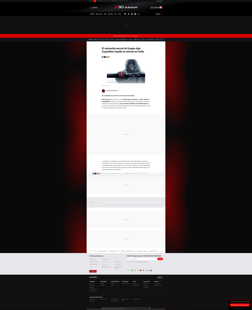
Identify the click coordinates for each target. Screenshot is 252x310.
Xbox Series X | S (105, 259)
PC (122, 173)
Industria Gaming (93, 261)
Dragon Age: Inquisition (116, 173)
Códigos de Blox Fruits (153, 251)
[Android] (138, 13)
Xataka (91, 283)
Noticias (108, 173)
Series (119, 14)
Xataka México (92, 299)
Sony (91, 266)
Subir (159, 277)
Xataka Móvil (92, 285)
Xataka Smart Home (93, 289)
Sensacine (113, 283)
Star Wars (143, 39)
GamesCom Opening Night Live (121, 39)
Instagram (143, 270)
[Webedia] (93, 277)
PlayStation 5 (92, 259)
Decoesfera (145, 285)
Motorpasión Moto (136, 285)
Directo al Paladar (125, 283)
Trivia (105, 14)
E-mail (109, 57)
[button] (112, 90)
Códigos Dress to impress (142, 251)
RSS (146, 270)
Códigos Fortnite (136, 39)
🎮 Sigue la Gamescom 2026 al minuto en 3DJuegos (125, 36)
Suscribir (160, 258)
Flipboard (107, 57)
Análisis (92, 14)
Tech (115, 14)
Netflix (156, 39)
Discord (149, 270)
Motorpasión (135, 283)
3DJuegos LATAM (103, 299)
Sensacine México (114, 299)
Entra (152, 7)
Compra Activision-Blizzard (119, 267)
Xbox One (145, 173)
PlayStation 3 (127, 173)
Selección (110, 14)
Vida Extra (102, 285)
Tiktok (151, 270)
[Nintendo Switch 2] (135, 13)
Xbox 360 (140, 173)
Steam (130, 39)
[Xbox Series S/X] (131, 13)
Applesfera (92, 287)
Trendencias (145, 283)
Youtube (140, 270)
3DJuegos (126, 7)
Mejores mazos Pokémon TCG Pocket (128, 251)
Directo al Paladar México (125, 300)
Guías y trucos (99, 14)
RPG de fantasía (150, 39)
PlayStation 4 (134, 173)
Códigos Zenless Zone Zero (114, 251)
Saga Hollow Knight (94, 264)
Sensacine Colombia (115, 301)
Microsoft (104, 264)
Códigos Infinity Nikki (103, 251)
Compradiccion (146, 287)
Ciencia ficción (106, 39)
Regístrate (157, 7)
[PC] (125, 13)
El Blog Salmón (157, 283)
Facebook (102, 57)
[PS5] (128, 13)
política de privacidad (143, 261)
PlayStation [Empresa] (106, 266)
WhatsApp (132, 270)
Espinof (112, 285)
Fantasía (112, 39)
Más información (127, 308)
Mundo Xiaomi (92, 290)
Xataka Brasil (92, 301)
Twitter (105, 57)
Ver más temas (93, 271)
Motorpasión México (136, 299)
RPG (100, 39)
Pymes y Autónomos (158, 285)
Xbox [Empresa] (118, 264)
